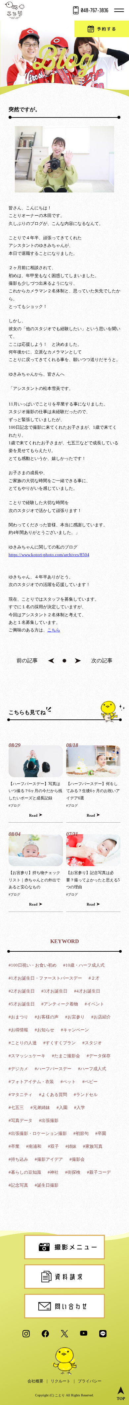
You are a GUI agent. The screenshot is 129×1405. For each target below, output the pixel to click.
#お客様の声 (47, 1016)
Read (33, 815)
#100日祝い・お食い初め (33, 965)
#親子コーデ (99, 1172)
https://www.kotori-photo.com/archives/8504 (49, 554)
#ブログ (14, 805)
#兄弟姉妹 (40, 1107)
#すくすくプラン (59, 1042)
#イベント (94, 1003)
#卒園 (100, 1133)
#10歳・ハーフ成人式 (84, 965)
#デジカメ (18, 1068)
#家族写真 (93, 1146)
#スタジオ (92, 1042)
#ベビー (90, 1081)
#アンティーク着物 (59, 1003)
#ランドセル (86, 1094)
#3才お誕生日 (54, 991)
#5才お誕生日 (22, 1003)
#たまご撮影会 (66, 1055)
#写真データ (20, 1120)
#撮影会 (77, 1159)
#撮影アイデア (49, 1159)
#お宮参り (75, 1016)
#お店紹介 (101, 1016)
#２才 (94, 978)
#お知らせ (44, 1029)
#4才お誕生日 (87, 991)
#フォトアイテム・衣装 (31, 1081)
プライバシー (90, 1381)
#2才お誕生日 (22, 991)
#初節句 (81, 1133)
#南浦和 (33, 1146)
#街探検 (72, 1172)
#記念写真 (18, 1185)
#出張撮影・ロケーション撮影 (38, 1133)
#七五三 (16, 1107)
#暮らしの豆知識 (25, 1172)
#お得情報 (18, 1029)
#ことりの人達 (23, 1042)
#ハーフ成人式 (92, 1068)
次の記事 (101, 660)
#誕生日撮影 (47, 1185)
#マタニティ (20, 1094)
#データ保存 (98, 1055)
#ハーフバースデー (53, 1068)
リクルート (60, 1381)
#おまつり (18, 1016)
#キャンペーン (75, 1029)
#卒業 (14, 1146)
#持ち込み (18, 1159)
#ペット (68, 1081)
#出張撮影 (49, 1120)
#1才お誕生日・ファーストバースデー (45, 978)
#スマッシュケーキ (27, 1055)
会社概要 (35, 1381)
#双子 (53, 1146)
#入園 (62, 1107)
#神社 (53, 1172)
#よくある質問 (53, 1094)
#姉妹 (70, 1146)
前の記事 (27, 660)
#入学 (79, 1107)
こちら (53, 630)
